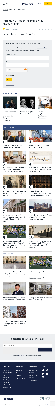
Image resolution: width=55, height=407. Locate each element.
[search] (7, 4)
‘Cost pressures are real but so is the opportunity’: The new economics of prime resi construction (40, 244)
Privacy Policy (21, 355)
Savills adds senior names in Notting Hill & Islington (13, 146)
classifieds (21, 9)
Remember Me (11, 75)
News (7, 29)
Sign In (39, 3)
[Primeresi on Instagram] (47, 370)
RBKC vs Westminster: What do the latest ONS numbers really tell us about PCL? (40, 169)
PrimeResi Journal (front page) (7, 372)
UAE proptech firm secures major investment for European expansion (9, 116)
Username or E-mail (11, 54)
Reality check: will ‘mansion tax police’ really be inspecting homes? (14, 193)
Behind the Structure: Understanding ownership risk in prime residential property (40, 193)
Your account (33, 380)
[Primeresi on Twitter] (39, 29)
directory (12, 9)
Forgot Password (10, 85)
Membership (33, 366)
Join (48, 3)
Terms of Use (20, 375)
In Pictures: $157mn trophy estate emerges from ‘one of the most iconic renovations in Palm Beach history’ (14, 244)
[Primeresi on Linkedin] (42, 29)
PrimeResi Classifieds (6, 383)
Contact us (19, 373)
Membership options (33, 376)
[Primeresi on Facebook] (45, 29)
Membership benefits (33, 371)
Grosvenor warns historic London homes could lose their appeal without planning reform (14, 218)
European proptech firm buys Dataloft (27, 113)
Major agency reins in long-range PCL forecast (39, 146)
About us (19, 370)
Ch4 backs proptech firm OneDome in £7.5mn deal (43, 115)
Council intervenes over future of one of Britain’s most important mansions (40, 217)
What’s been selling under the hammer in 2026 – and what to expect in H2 (14, 300)
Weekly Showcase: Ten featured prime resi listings (40, 299)
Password (8, 61)
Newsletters (7, 387)
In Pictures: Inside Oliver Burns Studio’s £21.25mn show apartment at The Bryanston (14, 169)
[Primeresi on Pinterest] (48, 29)
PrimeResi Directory (6, 379)
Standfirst (49, 405)
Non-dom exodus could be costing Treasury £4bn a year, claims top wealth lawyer (14, 274)
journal (5, 9)
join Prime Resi (42, 48)
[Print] (51, 29)
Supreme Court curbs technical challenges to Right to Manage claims (14, 323)
